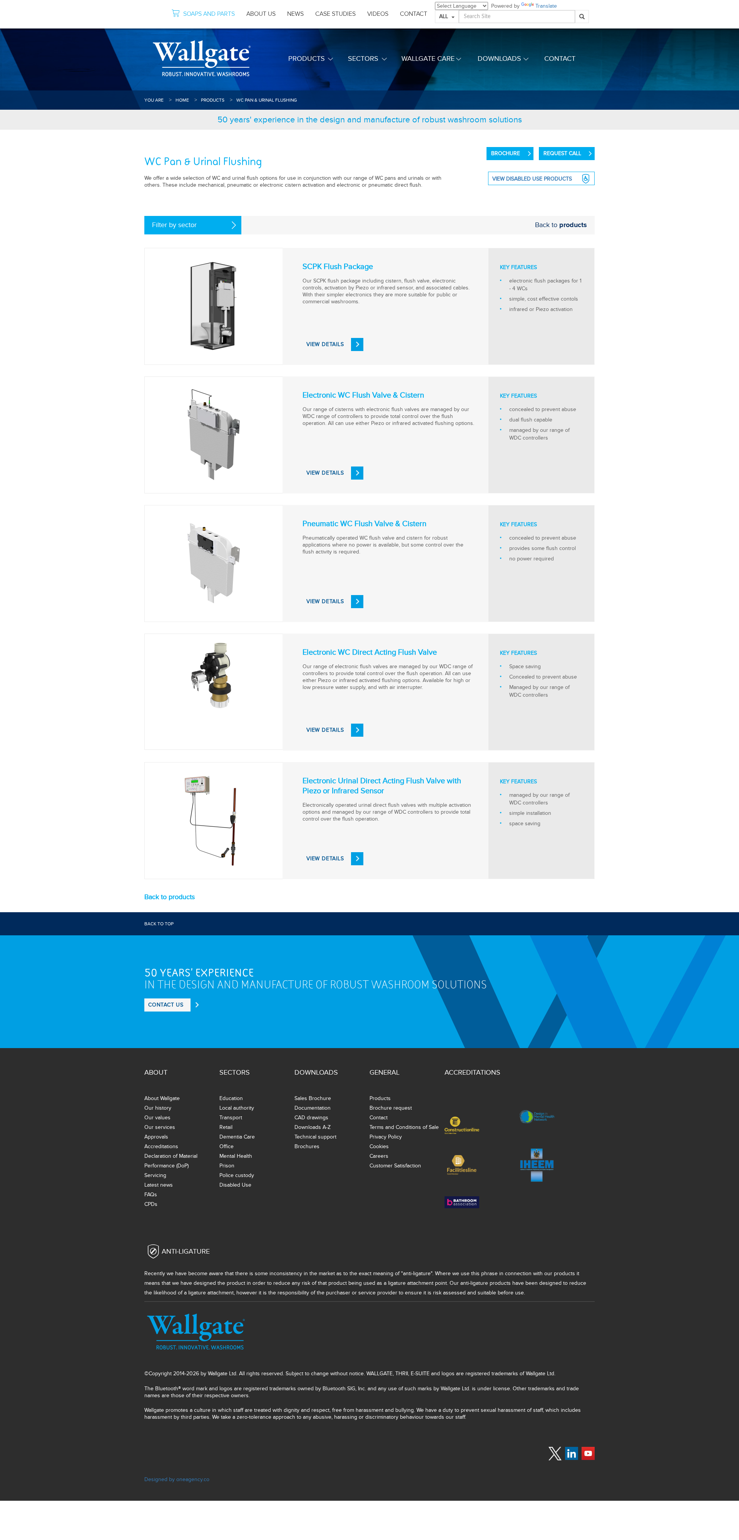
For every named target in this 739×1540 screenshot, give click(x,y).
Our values (157, 1117)
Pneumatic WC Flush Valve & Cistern (364, 523)
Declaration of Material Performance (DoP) (170, 1161)
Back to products (169, 897)
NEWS (295, 14)
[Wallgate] (201, 58)
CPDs (150, 1204)
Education (231, 1098)
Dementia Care (237, 1137)
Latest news (158, 1185)
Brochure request (391, 1108)
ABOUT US (261, 14)
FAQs (150, 1194)
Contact (559, 59)
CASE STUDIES (335, 14)
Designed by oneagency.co (176, 1479)
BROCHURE (505, 153)
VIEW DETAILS (325, 344)
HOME (182, 100)
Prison (226, 1165)
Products (306, 59)
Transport (230, 1117)
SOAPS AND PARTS (209, 14)
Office (226, 1146)
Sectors (363, 59)
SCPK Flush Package (338, 266)
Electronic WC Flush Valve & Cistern (363, 395)
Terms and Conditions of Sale (404, 1127)
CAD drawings (311, 1117)
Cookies (379, 1146)
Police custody (236, 1175)
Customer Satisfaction (395, 1165)
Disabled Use (235, 1185)
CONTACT (413, 14)
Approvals (156, 1137)
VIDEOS (377, 14)
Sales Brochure (312, 1098)
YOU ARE (154, 100)
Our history (157, 1108)
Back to (561, 225)
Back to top (159, 923)
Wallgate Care (428, 59)
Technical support (315, 1137)
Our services (159, 1127)
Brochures (306, 1146)
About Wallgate (162, 1098)
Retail (225, 1127)
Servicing (155, 1175)
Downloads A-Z (312, 1127)
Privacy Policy (386, 1137)
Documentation (312, 1108)
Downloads (499, 59)
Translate (546, 6)
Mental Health (235, 1156)
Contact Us (166, 1005)
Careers (379, 1156)
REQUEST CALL (562, 153)
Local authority (236, 1108)
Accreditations (161, 1146)
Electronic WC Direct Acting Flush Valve (370, 652)
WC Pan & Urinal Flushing (266, 100)
